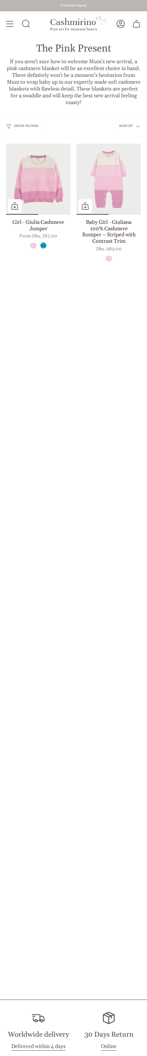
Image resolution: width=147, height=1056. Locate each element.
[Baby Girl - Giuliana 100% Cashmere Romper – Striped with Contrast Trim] (109, 179)
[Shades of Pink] (33, 245)
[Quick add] (14, 206)
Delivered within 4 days (38, 1046)
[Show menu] (9, 24)
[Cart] (136, 24)
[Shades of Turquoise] (43, 245)
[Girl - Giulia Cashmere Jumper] (38, 179)
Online (108, 1046)
